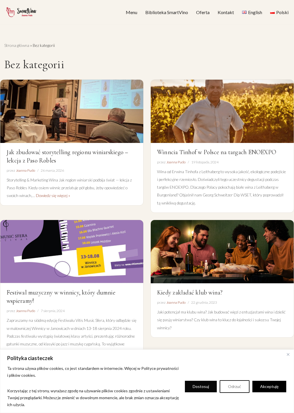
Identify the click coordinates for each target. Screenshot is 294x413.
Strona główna (16, 45)
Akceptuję (269, 386)
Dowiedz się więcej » (53, 195)
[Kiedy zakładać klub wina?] (222, 251)
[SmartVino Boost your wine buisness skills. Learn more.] (21, 12)
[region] (147, 381)
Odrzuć (234, 386)
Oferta (203, 12)
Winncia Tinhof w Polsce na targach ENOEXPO (216, 152)
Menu (131, 12)
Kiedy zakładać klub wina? (190, 292)
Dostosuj (201, 386)
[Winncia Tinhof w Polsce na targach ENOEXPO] (222, 111)
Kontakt (226, 12)
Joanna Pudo (25, 170)
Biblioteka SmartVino (166, 12)
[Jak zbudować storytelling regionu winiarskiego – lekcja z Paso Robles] (71, 111)
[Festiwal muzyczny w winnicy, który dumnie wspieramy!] (71, 251)
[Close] (288, 354)
